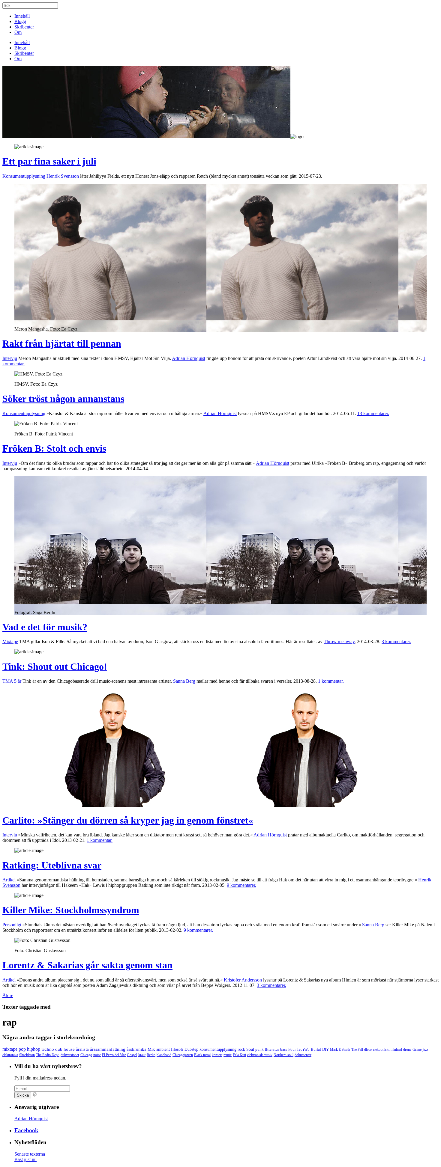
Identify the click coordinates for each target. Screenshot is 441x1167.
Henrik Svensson (62, 176)
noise (97, 1055)
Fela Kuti (239, 1055)
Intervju (9, 358)
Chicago (86, 1055)
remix (228, 1055)
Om (18, 32)
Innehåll (22, 16)
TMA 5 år (11, 681)
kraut (142, 1055)
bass (283, 1049)
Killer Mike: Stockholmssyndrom (70, 909)
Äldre (7, 995)
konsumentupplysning (218, 1049)
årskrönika (136, 1049)
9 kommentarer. (241, 885)
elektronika (10, 1055)
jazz (425, 1049)
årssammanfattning (107, 1049)
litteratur (272, 1049)
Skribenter (24, 26)
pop (22, 1049)
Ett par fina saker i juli (49, 161)
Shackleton (27, 1055)
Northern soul (283, 1055)
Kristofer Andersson (243, 979)
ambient (163, 1049)
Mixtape (10, 641)
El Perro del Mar (114, 1055)
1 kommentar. (331, 681)
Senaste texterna (29, 1154)
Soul (250, 1049)
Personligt (11, 924)
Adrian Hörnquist (188, 358)
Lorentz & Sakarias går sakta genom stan (87, 965)
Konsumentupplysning (23, 176)
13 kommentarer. (373, 413)
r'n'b (306, 1049)
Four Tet (295, 1049)
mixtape (9, 1049)
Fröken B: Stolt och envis (54, 448)
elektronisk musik (259, 1055)
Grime (417, 1049)
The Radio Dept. (47, 1055)
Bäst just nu (25, 1159)
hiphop (33, 1049)
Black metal (202, 1055)
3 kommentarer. (396, 641)
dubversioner (70, 1055)
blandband (164, 1055)
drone (407, 1049)
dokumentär (303, 1055)
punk (259, 1049)
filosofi (177, 1049)
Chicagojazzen (182, 1055)
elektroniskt (381, 1049)
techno (47, 1049)
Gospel (132, 1055)
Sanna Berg (184, 681)
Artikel (9, 879)
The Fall (357, 1049)
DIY (325, 1049)
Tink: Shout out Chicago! (54, 666)
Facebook (26, 1130)
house (69, 1049)
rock (241, 1049)
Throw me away (339, 641)
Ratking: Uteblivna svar (51, 865)
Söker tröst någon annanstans (63, 398)
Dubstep (191, 1049)
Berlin (151, 1055)
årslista (82, 1049)
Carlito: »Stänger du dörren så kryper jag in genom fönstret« (127, 820)
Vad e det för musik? (44, 627)
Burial (316, 1049)
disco (368, 1049)
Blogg (20, 21)
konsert (217, 1055)
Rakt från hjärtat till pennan (61, 343)
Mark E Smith (340, 1049)
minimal (396, 1049)
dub (58, 1049)
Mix (151, 1049)
